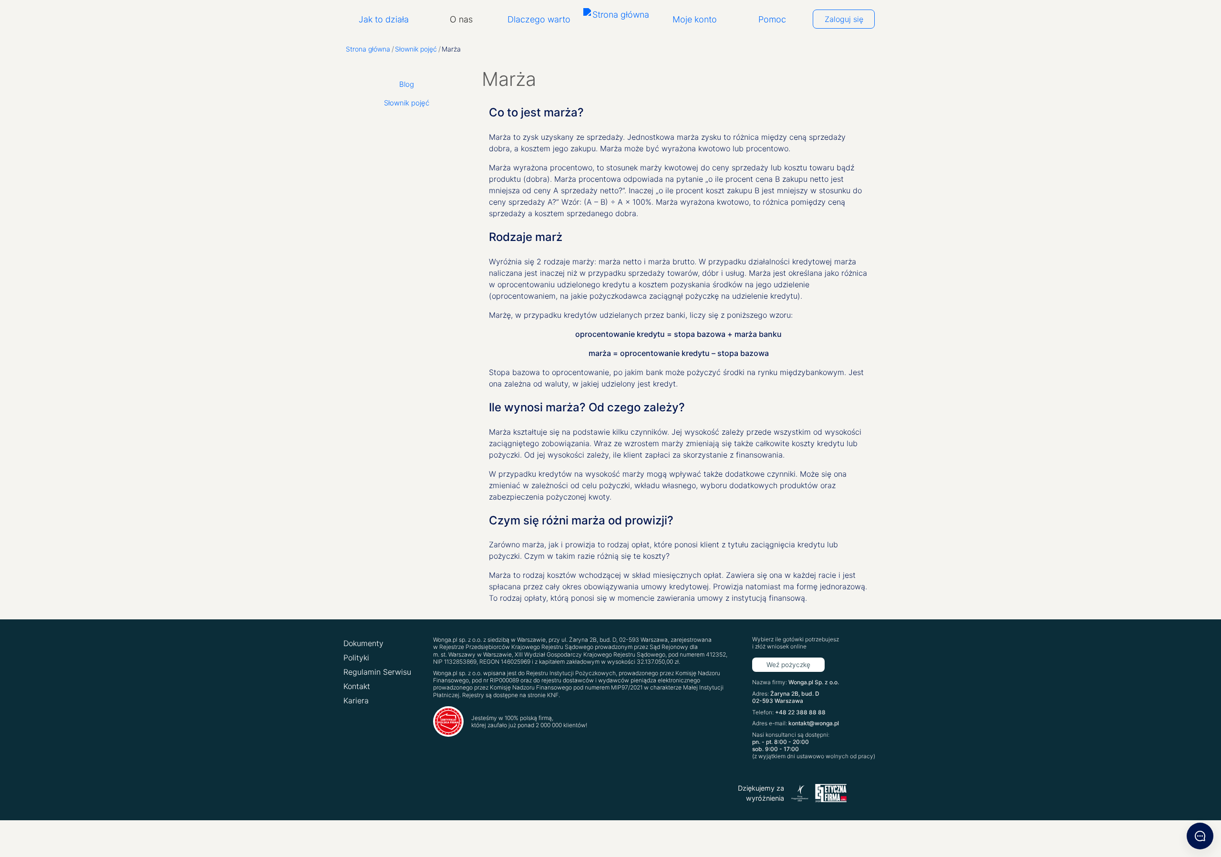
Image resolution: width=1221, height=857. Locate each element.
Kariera (356, 700)
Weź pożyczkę (788, 665)
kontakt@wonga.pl (813, 723)
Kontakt (356, 686)
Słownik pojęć (416, 49)
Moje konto (695, 19)
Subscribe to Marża (493, 615)
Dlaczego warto (538, 19)
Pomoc (772, 19)
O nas (461, 19)
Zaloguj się (844, 19)
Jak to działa (384, 19)
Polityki (356, 657)
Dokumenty (363, 643)
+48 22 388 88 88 (800, 712)
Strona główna (368, 49)
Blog (406, 84)
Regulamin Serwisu (377, 672)
